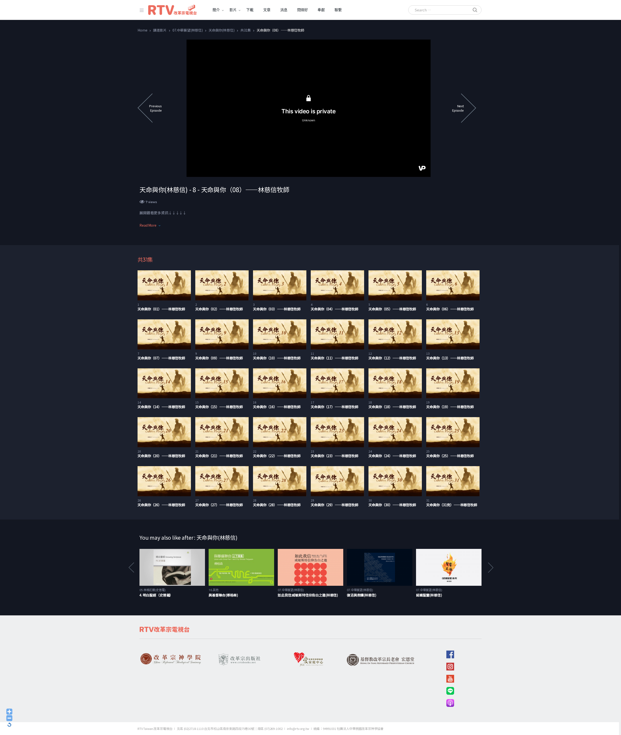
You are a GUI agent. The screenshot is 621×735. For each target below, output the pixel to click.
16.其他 (213, 590)
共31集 (245, 30)
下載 (249, 10)
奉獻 (321, 10)
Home (142, 30)
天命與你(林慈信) (222, 30)
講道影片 (159, 30)
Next (490, 567)
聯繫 (338, 10)
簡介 (216, 10)
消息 (283, 10)
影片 (233, 10)
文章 (266, 10)
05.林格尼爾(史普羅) (152, 590)
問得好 (302, 10)
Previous (131, 567)
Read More (147, 225)
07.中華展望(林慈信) (187, 30)
